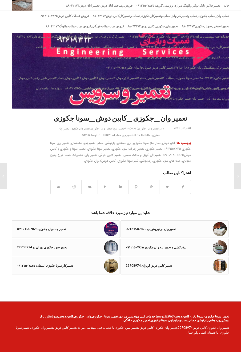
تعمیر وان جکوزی (80, 128)
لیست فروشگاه (113, 47)
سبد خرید (55, 47)
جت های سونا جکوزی (167, 161)
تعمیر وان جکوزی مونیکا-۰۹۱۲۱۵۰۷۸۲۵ (153, 36)
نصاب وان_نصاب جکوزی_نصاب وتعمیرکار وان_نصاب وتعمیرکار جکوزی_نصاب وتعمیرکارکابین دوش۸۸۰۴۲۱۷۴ (161, 16)
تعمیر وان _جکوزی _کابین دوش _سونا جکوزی (120, 118)
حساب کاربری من (218, 57)
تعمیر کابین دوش (110, 155)
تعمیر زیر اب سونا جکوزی (128, 149)
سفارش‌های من (90, 47)
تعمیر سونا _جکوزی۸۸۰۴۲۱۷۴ (184, 57)
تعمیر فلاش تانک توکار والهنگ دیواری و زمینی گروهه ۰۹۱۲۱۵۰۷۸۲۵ (178, 5)
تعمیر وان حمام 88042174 (117, 135)
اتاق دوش (168, 143)
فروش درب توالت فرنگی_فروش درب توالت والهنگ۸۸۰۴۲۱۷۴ (85, 26)
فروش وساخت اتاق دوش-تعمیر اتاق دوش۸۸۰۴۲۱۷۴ (99, 5)
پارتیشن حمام (106, 143)
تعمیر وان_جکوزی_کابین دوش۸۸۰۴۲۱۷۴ (153, 26)
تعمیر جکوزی (154, 149)
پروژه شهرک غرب (119, 57)
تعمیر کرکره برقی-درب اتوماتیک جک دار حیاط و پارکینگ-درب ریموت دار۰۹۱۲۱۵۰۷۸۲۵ (70, 36)
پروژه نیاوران (81, 57)
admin (85, 135)
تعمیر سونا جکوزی (98, 149)
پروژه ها (56, 88)
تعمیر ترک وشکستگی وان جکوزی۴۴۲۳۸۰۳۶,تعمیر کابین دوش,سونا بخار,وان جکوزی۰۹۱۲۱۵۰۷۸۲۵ (167, 67)
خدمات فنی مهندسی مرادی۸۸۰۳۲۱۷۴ (205, 36)
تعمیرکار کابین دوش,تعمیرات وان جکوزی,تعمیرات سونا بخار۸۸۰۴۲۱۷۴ (185, 47)
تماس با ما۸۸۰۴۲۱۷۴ (78, 88)
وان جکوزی (91, 161)
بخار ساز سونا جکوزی (147, 143)
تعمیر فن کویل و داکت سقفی (142, 155)
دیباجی (139, 57)
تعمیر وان (91, 155)
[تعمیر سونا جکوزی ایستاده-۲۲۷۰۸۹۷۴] (237, 176)
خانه (226, 5)
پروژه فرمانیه (103, 88)
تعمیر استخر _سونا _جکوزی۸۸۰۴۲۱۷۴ (205, 26)
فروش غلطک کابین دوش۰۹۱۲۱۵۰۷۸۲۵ (64, 16)
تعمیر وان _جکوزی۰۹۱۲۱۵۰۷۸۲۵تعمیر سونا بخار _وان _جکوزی (125, 128)
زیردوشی (145, 161)
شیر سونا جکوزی (127, 161)
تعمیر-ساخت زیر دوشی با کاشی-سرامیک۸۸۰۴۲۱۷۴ (148, 88)
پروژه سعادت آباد (218, 98)
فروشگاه (70, 47)
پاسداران (42, 88)
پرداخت (41, 47)
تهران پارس (154, 57)
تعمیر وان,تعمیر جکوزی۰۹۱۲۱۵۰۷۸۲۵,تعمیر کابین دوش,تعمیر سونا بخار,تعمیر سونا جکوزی (147, 98)
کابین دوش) (108, 161)
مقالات (65, 57)
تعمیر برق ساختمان (83, 143)
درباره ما (98, 57)
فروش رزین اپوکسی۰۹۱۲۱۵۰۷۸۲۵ (207, 88)
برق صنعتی (124, 143)
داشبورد (132, 47)
